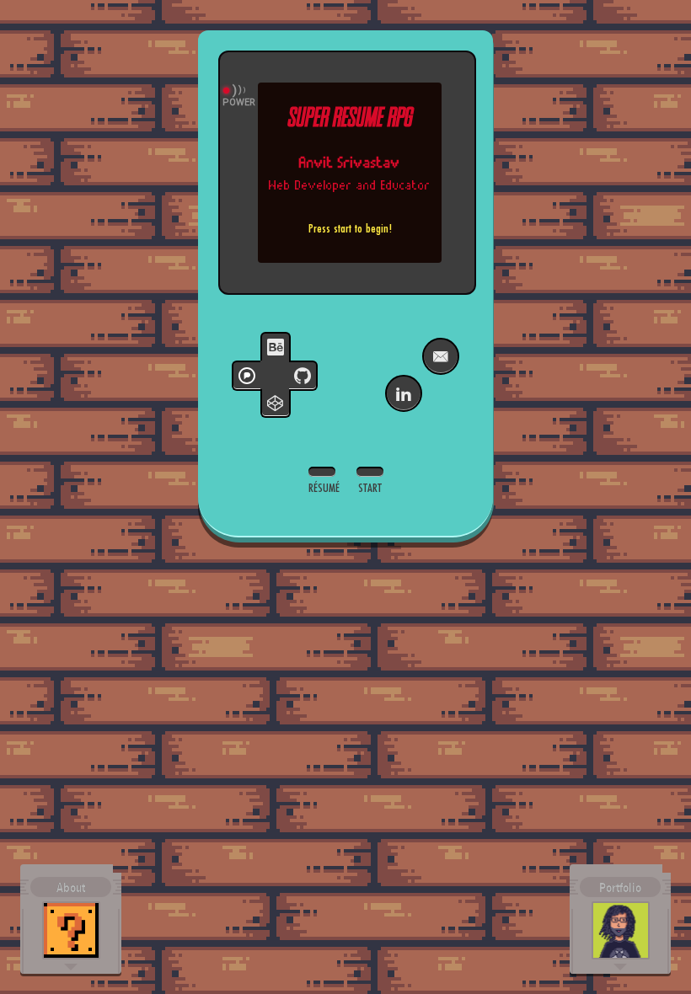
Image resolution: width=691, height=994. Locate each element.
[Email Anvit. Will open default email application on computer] (440, 356)
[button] (70, 919)
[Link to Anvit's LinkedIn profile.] (403, 393)
